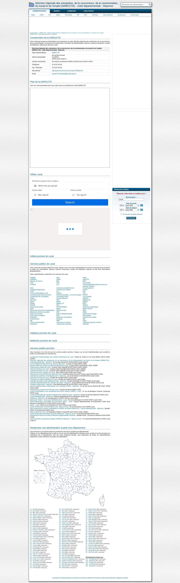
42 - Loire (62, 521)
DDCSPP (33, 300)
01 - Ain (32, 509)
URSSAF (86, 324)
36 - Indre (62, 511)
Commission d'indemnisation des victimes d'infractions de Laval (51, 357)
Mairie (33, 15)
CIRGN (58, 293)
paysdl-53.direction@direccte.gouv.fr (64, 74)
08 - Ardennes (34, 521)
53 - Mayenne (63, 540)
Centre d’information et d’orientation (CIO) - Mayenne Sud (49, 407)
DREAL (32, 303)
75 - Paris (88, 517)
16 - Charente (34, 535)
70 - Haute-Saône (91, 509)
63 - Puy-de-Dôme (64, 557)
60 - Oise (62, 552)
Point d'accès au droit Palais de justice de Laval (46, 374)
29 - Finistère (34, 555)
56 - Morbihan (63, 545)
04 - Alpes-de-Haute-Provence (39, 514)
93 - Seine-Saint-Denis (92, 548)
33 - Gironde (34, 566)
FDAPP (32, 305)
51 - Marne (62, 536)
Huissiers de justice (36, 307)
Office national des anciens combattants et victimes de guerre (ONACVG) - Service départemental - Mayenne (66, 408)
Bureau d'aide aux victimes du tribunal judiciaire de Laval (49, 365)
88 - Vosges (89, 540)
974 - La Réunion (91, 564)
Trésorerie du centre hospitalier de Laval (43, 379)
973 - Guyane (90, 562)
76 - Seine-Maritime (91, 519)
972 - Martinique (90, 560)
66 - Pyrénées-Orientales (66, 562)
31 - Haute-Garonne (36, 562)
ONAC (85, 312)
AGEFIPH (33, 279)
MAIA (32, 308)
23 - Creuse (33, 545)
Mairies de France (94, 578)
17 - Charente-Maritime (37, 536)
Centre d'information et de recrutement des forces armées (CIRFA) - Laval (55, 391)
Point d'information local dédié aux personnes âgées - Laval (51, 401)
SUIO (84, 321)
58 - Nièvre (62, 548)
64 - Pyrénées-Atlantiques (67, 559)
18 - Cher (33, 538)
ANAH (58, 279)
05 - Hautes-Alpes (35, 516)
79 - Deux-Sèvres (91, 524)
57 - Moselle (62, 547)
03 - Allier (33, 512)
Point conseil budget (89, 314)
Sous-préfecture (108, 15)
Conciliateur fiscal (62, 296)
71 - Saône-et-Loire (91, 511)
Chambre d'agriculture (37, 290)
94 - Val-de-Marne (91, 550)
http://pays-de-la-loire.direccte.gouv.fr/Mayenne (67, 71)
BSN (84, 281)
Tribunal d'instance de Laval (39, 369)
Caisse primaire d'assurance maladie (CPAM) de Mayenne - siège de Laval (55, 419)
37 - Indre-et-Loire (64, 512)
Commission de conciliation (39, 296)
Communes (71, 11)
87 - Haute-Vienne (91, 538)
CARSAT (33, 284)
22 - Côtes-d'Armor (36, 543)
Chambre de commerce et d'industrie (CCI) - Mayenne (48, 376)
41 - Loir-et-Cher (64, 519)
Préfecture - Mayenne (37, 398)
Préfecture (95, 15)
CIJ (57, 291)
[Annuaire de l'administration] (31, 4)
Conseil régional (61, 298)
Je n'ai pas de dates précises (132, 214)
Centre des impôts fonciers (65, 288)
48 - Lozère (62, 531)
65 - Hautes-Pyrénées (65, 560)
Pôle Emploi (87, 315)
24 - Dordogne (34, 547)
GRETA (85, 305)
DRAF (58, 302)
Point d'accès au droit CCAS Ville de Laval (44, 389)
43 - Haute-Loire (64, 523)
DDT (58, 300)
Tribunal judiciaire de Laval (39, 371)
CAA (31, 283)
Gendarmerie (122, 15)
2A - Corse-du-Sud (35, 557)
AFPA (84, 278)
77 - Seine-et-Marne (92, 521)
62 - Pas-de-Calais (64, 555)
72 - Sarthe (89, 512)
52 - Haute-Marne (64, 538)
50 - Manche (63, 535)
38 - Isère (62, 514)
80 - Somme (89, 526)
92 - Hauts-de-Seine (92, 547)
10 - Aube (33, 524)
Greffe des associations (64, 317)
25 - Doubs (33, 548)
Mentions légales (116, 578)
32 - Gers (33, 564)
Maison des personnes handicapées (42, 310)
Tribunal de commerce (63, 324)
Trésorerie (33, 324)
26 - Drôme (33, 550)
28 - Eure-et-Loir (35, 554)
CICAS (85, 290)
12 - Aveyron (34, 528)
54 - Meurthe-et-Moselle (66, 542)
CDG (31, 288)
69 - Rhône (62, 567)
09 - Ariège (33, 523)
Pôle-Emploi (68, 15)
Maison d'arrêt (87, 308)
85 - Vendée (89, 535)
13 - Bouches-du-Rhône (37, 529)
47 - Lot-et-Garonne (65, 529)
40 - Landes (62, 517)
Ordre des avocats (36, 314)
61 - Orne (62, 554)
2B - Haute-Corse (35, 559)
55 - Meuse (62, 543)
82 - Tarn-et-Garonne (92, 529)
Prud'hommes (34, 319)
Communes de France (79, 578)
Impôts (58, 15)
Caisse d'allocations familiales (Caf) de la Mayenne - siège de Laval (52, 414)
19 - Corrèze (34, 540)
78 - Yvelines (89, 523)
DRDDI (85, 302)
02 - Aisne (33, 511)
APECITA (86, 279)
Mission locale (61, 310)
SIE (84, 319)
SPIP (58, 321)
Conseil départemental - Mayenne (41, 396)
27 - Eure (33, 552)
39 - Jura (62, 516)
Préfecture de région (89, 317)
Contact (125, 578)
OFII (57, 312)
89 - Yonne (89, 542)
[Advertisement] (90, 24)
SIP (31, 321)
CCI (57, 284)
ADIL (58, 278)
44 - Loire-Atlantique (65, 524)
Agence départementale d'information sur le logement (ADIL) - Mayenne (54, 386)
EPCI (85, 15)
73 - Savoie (89, 514)
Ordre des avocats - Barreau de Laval (42, 372)
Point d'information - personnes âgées (69, 295)
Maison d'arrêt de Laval (38, 412)
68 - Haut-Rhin (63, 566)
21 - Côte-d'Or (34, 542)
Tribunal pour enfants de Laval (40, 367)
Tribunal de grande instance (92, 322)
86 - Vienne (89, 536)
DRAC (32, 302)
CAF (49, 15)
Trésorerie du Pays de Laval (39, 377)
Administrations (39, 11)
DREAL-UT (60, 303)
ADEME (32, 278)
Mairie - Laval (34, 405)
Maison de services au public (39, 312)
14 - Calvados (34, 531)
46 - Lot (61, 528)
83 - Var (88, 531)
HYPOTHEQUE (61, 307)
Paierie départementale (64, 314)
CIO (84, 291)
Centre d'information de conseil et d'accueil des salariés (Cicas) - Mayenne (55, 395)
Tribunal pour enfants (63, 322)
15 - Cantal (33, 533)
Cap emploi (86, 283)
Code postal (89, 11)
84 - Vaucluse (90, 533)
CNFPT (85, 295)
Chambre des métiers (63, 290)
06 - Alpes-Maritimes (36, 517)
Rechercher (131, 218)
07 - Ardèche (34, 519)
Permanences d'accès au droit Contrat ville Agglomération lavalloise (53, 415)
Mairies (57, 11)
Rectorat (59, 319)
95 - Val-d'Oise (90, 552)
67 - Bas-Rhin (63, 564)
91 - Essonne (90, 545)
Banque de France (36, 281)
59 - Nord (62, 550)
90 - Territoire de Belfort (93, 543)
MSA (84, 310)
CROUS (85, 298)
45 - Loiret (62, 526)
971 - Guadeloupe (91, 559)
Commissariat (134, 15)
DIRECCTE (56, 53)
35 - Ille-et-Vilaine (64, 509)
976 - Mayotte (90, 566)
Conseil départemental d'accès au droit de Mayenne (47, 364)
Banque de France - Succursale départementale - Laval (48, 400)
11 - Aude (33, 526)
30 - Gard (33, 560)
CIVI (84, 293)
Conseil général (88, 288)
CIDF (32, 291)
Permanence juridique (37, 315)
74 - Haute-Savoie (91, 516)
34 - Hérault (33, 567)
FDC (58, 305)
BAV (57, 281)
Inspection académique (90, 307)
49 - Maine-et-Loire (64, 533)
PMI (78, 15)
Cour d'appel (87, 296)
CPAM (41, 15)
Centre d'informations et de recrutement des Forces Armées (40, 294)
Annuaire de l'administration (61, 578)
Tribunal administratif (37, 322)
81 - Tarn (88, 528)
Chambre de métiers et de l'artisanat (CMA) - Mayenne (48, 381)
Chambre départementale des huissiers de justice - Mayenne (50, 383)
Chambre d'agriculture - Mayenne (41, 384)
